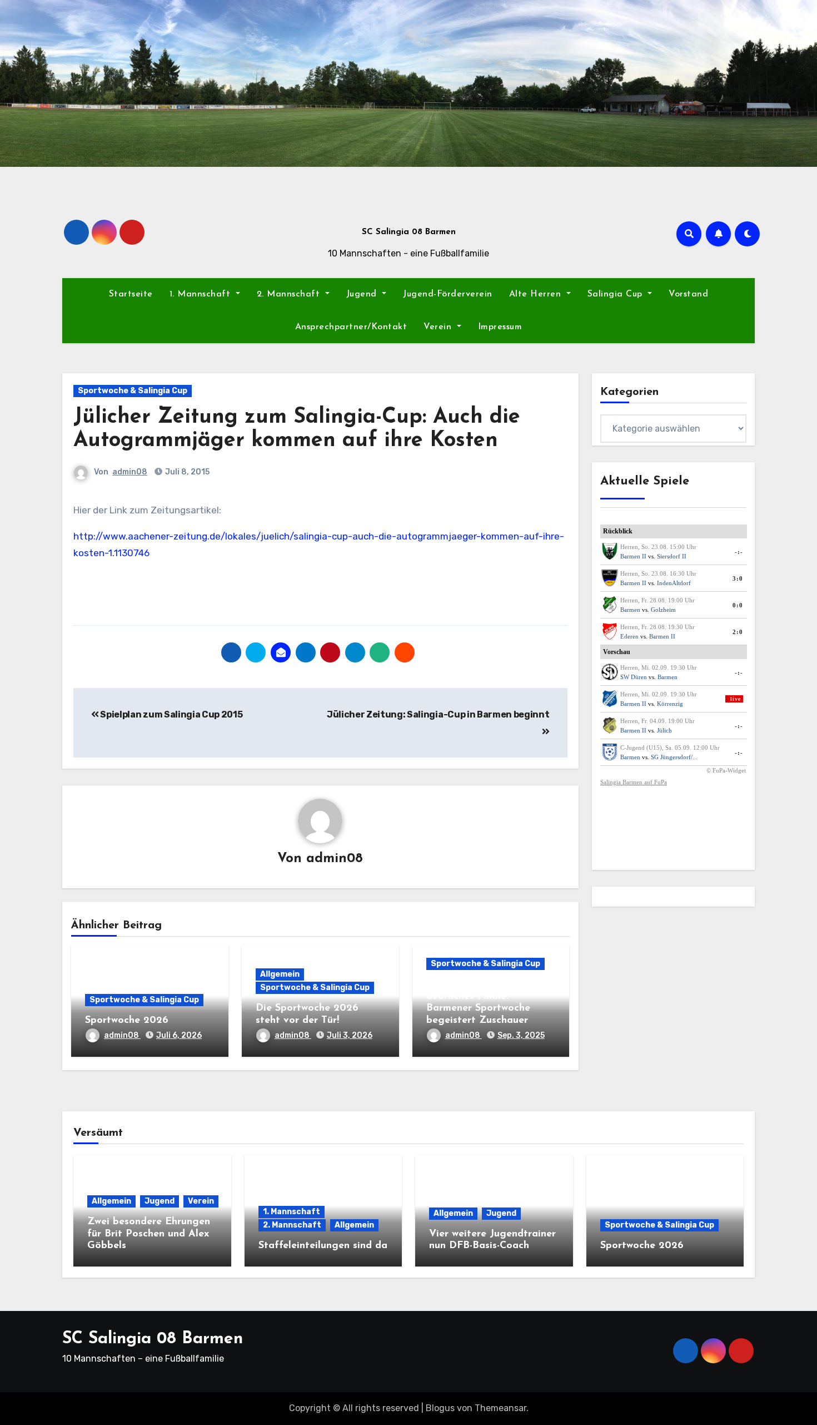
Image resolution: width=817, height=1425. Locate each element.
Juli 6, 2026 (179, 1035)
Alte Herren (536, 294)
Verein (439, 327)
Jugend (363, 294)
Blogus (440, 1408)
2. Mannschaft (290, 294)
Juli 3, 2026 (349, 1035)
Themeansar (500, 1408)
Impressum (500, 327)
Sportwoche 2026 (126, 1021)
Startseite (131, 294)
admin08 (129, 472)
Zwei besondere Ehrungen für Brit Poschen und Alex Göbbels (148, 1234)
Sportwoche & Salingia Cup (132, 390)
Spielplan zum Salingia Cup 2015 (170, 714)
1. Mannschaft (201, 294)
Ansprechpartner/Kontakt (351, 327)
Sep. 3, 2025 (521, 1035)
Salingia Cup (616, 294)
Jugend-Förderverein (447, 294)
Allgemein (280, 974)
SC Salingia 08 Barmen (409, 232)
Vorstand (688, 294)
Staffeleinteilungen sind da (322, 1246)
